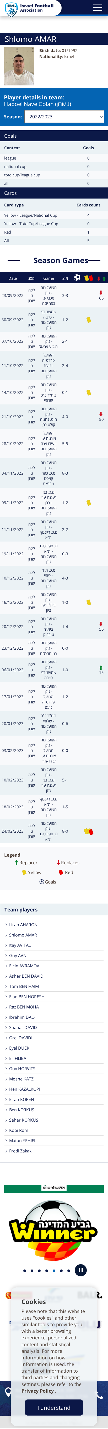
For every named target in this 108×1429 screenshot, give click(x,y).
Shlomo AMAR (23, 935)
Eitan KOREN (21, 1099)
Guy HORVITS (22, 1068)
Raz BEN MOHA (24, 1007)
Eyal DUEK (19, 1048)
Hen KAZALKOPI (24, 1089)
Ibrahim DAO (22, 1017)
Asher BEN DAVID (26, 976)
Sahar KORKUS (23, 1120)
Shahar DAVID (23, 1027)
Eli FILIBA (17, 1058)
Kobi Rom (18, 1130)
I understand (54, 1407)
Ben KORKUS (21, 1110)
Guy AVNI (18, 955)
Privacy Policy (38, 1391)
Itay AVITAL (20, 945)
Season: (13, 116)
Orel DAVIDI (20, 1038)
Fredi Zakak (20, 1151)
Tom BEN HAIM (24, 986)
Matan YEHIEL (22, 1140)
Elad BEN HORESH (27, 997)
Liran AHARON (23, 925)
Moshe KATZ (21, 1079)
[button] (97, 7)
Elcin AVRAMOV (24, 966)
